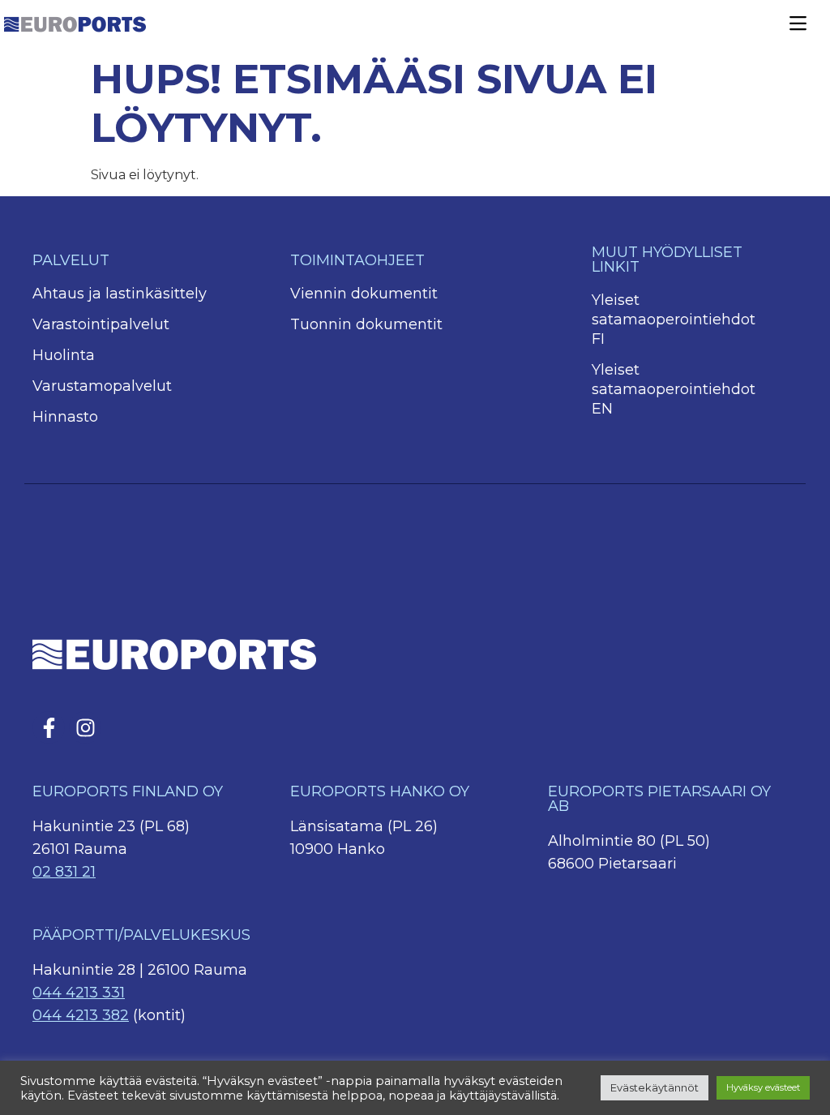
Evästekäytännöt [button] (654, 1087)
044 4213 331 (78, 992)
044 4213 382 (80, 1015)
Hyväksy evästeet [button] (763, 1087)
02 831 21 (64, 872)
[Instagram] (85, 727)
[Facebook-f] (48, 727)
